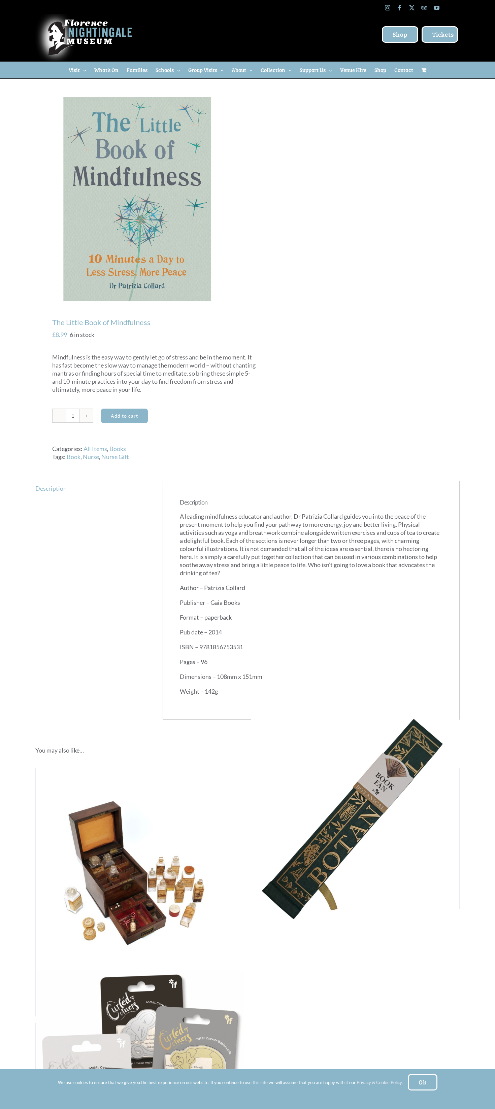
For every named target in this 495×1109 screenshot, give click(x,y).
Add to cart (124, 416)
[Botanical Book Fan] (355, 818)
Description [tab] (51, 488)
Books (117, 448)
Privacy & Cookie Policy (379, 1082)
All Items (95, 448)
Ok (423, 1082)
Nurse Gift (115, 456)
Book (73, 456)
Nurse (91, 456)
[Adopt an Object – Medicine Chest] (140, 872)
